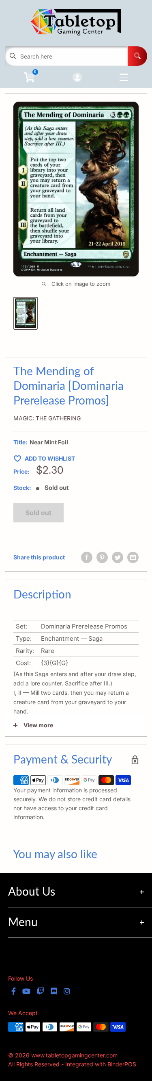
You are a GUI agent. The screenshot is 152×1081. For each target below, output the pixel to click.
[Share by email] (133, 557)
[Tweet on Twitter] (117, 557)
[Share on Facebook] (86, 557)
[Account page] (77, 77)
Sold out (38, 513)
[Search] (137, 56)
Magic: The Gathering (47, 418)
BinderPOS (121, 1064)
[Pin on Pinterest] (102, 557)
